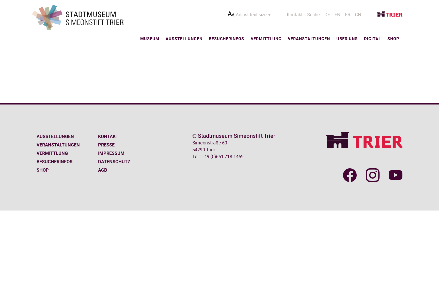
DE (327, 14)
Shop (393, 38)
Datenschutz (114, 161)
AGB (102, 170)
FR (347, 14)
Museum (149, 38)
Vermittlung (266, 38)
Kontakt (295, 14)
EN (337, 14)
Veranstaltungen (309, 38)
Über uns (347, 38)
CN (358, 14)
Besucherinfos (226, 38)
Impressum (111, 153)
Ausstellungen (184, 38)
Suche (313, 14)
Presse (106, 145)
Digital (372, 38)
